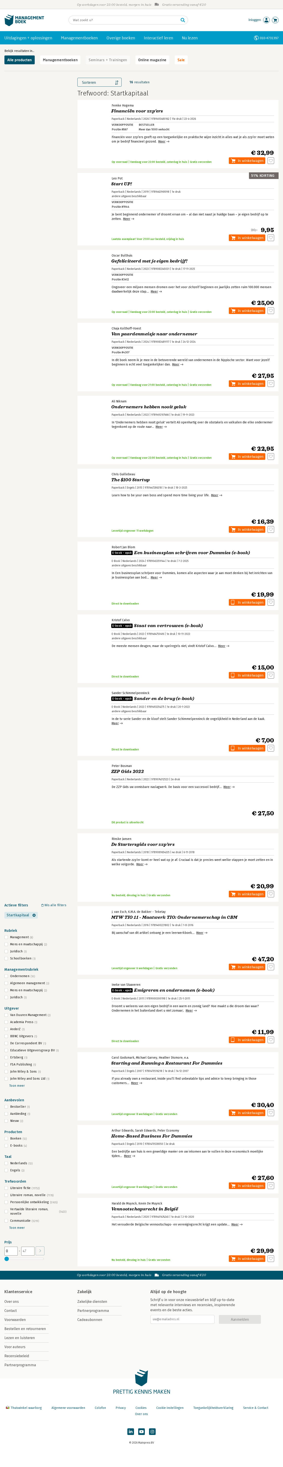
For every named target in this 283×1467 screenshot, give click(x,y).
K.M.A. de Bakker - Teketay (147, 912)
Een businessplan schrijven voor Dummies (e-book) (181, 553)
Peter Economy (168, 1130)
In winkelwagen (251, 160)
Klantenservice (18, 1291)
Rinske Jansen (121, 839)
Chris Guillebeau (123, 474)
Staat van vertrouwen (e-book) (157, 625)
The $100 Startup (130, 480)
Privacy (121, 1408)
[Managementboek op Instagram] (152, 1431)
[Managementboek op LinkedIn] (130, 1431)
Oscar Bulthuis (122, 255)
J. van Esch (119, 912)
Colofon (100, 1408)
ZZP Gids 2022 (127, 771)
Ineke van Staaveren (126, 985)
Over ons (11, 1302)
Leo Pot (117, 178)
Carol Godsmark (123, 1058)
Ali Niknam (119, 401)
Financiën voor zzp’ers (137, 111)
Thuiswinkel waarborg (26, 1408)
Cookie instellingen (170, 1408)
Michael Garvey (146, 1058)
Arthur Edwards (123, 1130)
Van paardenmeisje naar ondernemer (154, 334)
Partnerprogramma (20, 1365)
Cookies (141, 1408)
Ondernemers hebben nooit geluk (148, 407)
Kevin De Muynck (150, 1203)
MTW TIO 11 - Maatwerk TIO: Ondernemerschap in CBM (174, 917)
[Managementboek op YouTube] (141, 1431)
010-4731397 (269, 38)
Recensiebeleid (16, 1356)
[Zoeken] (182, 20)
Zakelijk (84, 1291)
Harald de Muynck (124, 1203)
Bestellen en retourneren (25, 1329)
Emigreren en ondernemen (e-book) (163, 990)
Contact (10, 1311)
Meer (161, 141)
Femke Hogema (123, 105)
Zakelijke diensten (92, 1302)
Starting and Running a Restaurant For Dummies (166, 1063)
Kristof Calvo (121, 620)
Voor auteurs (14, 1347)
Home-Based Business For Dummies (151, 1136)
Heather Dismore (171, 1058)
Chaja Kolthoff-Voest (126, 328)
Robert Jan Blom (123, 547)
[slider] (6, 1258)
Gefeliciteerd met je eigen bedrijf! (149, 261)
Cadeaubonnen (89, 1320)
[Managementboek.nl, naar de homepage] (24, 25)
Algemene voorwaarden (68, 1408)
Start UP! (121, 184)
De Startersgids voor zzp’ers (143, 844)
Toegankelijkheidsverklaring (213, 1408)
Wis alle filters (55, 905)
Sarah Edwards (145, 1130)
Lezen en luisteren (19, 1338)
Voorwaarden (15, 1320)
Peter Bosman (122, 766)
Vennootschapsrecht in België (144, 1209)
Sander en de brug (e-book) (153, 698)
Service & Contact (255, 1408)
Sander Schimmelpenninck (130, 693)
